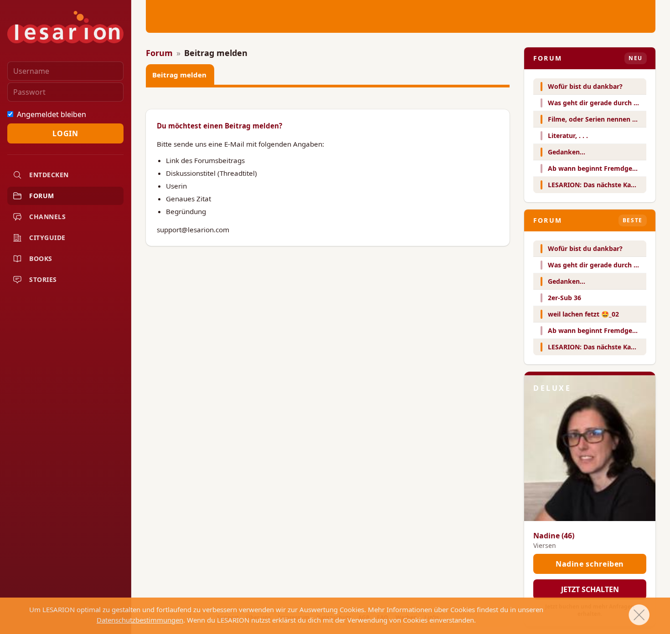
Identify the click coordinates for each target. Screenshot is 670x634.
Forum (41, 195)
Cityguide (47, 237)
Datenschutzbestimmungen (140, 619)
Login (65, 133)
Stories (43, 279)
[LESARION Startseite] (65, 27)
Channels (47, 216)
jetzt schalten (590, 589)
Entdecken (49, 174)
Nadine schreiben (590, 564)
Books (40, 258)
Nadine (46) (553, 536)
